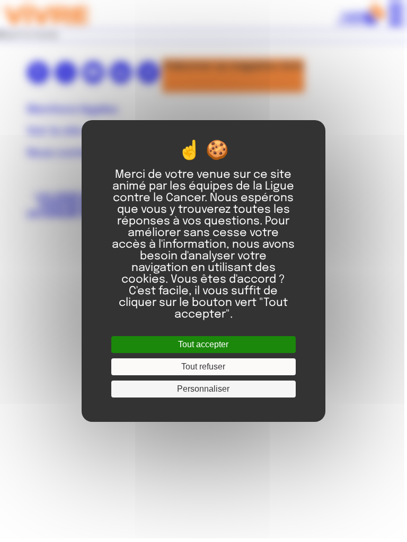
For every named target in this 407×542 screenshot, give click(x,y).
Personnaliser (203, 388)
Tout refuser (203, 366)
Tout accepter (203, 344)
